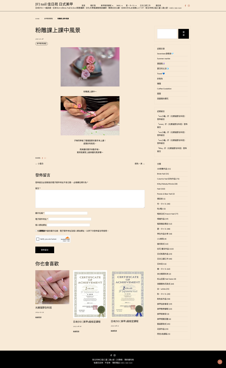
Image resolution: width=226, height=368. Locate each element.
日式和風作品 (162, 254)
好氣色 (160, 79)
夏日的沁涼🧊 (163, 69)
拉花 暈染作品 (163, 249)
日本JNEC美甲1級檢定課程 (87, 321)
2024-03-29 (39, 312)
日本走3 (160, 264)
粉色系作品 (162, 299)
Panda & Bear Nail (164, 194)
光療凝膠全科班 (43, 307)
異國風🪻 (161, 64)
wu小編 (162, 116)
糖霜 (159, 84)
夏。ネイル (130, 5)
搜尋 (184, 33)
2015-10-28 (39, 39)
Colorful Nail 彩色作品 (166, 179)
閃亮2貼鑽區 (162, 334)
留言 (37, 188)
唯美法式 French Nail (166, 214)
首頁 (83, 5)
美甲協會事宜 (162, 304)
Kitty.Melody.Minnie (165, 184)
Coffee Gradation (164, 89)
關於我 (93, 5)
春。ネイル (162, 269)
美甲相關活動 (162, 319)
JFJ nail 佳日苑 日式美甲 (54, 4)
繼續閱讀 (38, 317)
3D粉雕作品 (162, 169)
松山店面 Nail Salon (165, 279)
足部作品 (161, 329)
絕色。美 (138, 163)
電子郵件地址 (41, 219)
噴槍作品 (161, 219)
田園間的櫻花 (162, 99)
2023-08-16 (77, 326)
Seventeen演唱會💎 (165, 54)
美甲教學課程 (106, 5)
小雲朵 (40, 163)
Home (37, 19)
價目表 (158, 5)
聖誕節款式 (162, 324)
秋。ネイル (162, 294)
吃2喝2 (160, 209)
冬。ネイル (162, 204)
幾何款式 (161, 244)
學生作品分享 (162, 234)
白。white (161, 289)
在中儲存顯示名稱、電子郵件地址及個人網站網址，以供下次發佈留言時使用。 (73, 231)
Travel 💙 (161, 74)
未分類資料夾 (162, 274)
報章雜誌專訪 (162, 224)
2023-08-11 (115, 326)
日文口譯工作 (145, 5)
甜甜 (159, 94)
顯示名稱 (39, 213)
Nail (119, 5)
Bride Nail (161, 174)
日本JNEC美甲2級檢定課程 (124, 321)
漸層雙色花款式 (163, 284)
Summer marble (163, 59)
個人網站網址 (41, 225)
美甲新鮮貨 (162, 314)
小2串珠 (160, 239)
